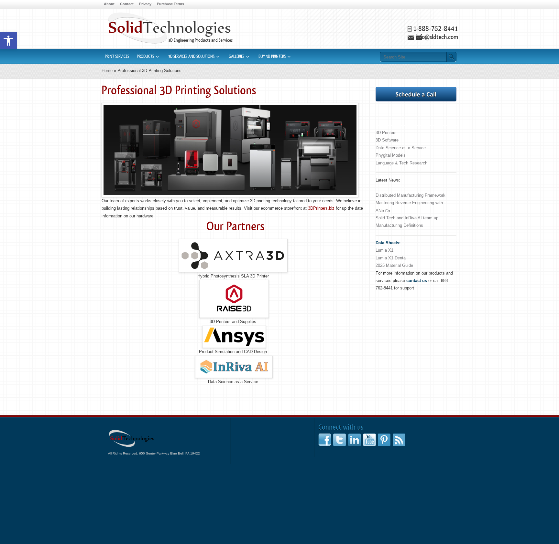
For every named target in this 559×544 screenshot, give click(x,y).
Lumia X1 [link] (384, 250)
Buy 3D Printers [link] (272, 56)
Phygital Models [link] (391, 155)
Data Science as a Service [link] (401, 147)
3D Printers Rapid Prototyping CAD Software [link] (169, 28)
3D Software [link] (387, 140)
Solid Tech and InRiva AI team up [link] (407, 217)
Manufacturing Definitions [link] (399, 225)
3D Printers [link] (386, 132)
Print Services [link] (117, 56)
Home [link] (107, 70)
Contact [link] (127, 4)
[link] (8, 40)
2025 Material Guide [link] (394, 265)
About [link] (109, 4)
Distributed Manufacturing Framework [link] (410, 195)
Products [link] (145, 56)
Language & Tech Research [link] (401, 163)
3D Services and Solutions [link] (191, 56)
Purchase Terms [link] (170, 4)
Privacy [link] (145, 4)
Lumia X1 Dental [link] (391, 258)
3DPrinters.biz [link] (321, 208)
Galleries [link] (236, 56)
